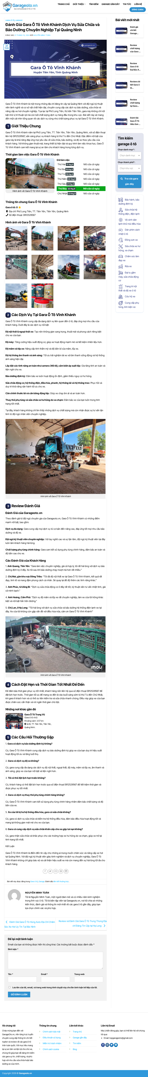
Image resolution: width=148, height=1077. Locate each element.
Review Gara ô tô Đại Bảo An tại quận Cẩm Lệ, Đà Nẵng (135, 66)
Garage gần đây (111, 4)
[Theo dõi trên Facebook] (103, 1045)
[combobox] (129, 155)
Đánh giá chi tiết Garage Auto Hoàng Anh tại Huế (135, 30)
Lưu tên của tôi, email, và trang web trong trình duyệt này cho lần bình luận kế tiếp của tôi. (54, 987)
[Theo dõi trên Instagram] (107, 1045)
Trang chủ (64, 4)
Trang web (79, 974)
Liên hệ (138, 4)
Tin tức (127, 4)
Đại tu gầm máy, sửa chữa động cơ (129, 276)
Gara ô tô (9, 20)
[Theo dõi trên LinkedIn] (116, 1045)
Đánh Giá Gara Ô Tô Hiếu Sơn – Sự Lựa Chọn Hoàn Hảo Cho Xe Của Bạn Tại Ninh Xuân (135, 121)
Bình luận (13, 949)
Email (44, 974)
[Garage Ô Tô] (20, 6)
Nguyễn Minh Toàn (41, 35)
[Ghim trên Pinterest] (60, 871)
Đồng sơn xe (131, 239)
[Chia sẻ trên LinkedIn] (66, 871)
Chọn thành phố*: (126, 162)
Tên (10, 974)
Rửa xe (128, 266)
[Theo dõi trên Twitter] (111, 1045)
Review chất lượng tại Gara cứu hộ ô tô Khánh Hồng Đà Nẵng (135, 103)
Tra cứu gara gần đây (131, 181)
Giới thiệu (78, 4)
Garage (18, 20)
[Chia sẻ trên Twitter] (50, 871)
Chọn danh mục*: (126, 149)
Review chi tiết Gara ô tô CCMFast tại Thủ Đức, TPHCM (135, 85)
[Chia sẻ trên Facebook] (45, 871)
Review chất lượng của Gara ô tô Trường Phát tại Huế (135, 48)
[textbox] (129, 155)
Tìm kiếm (93, 4)
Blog (75, 1049)
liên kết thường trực (61, 881)
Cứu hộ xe (129, 296)
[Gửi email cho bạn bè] (55, 871)
